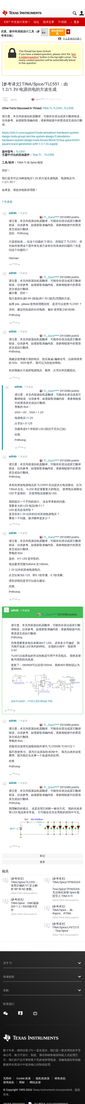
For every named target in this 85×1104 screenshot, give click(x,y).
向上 (10, 264)
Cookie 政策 (23, 1078)
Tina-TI (36, 154)
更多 (76, 21)
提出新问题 (68, 31)
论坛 (36, 21)
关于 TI (7, 963)
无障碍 (7, 1078)
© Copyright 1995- (17, 1089)
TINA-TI (47, 108)
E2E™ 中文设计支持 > (17, 21)
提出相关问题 (57, 32)
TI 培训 (62, 21)
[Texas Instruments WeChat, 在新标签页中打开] (5, 1014)
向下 (19, 264)
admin (13, 99)
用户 (81, 13)
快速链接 (8, 976)
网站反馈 (35, 1082)
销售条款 (60, 1078)
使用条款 (8, 1082)
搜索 (74, 13)
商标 (22, 1082)
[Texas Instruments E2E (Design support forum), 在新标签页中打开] (20, 1014)
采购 (6, 990)
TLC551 (58, 108)
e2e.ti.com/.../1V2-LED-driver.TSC (32, 701)
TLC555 (69, 108)
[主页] (22, 12)
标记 (42, 855)
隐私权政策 (43, 1078)
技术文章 (48, 21)
